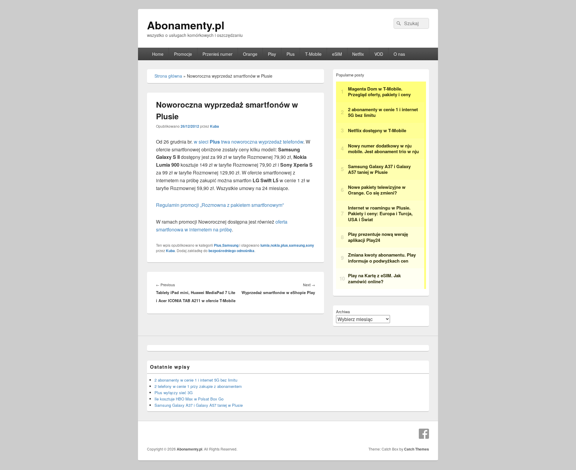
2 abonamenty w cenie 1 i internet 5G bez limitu (195, 380)
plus (284, 245)
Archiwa (343, 311)
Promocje (183, 54)
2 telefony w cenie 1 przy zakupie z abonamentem (198, 386)
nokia (275, 245)
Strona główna (168, 76)
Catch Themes (416, 449)
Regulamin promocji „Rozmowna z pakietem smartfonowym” (220, 204)
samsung (297, 245)
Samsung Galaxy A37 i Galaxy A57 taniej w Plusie (198, 405)
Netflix (358, 54)
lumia (265, 245)
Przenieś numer (217, 54)
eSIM (337, 54)
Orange (250, 54)
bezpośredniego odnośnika (231, 250)
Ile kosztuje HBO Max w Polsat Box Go (189, 399)
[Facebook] (424, 434)
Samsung (230, 245)
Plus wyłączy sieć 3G (173, 392)
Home (158, 54)
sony (310, 245)
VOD (378, 54)
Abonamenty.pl (185, 25)
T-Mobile (313, 54)
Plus (290, 54)
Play (272, 54)
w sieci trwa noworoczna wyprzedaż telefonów (248, 141)
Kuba (214, 126)
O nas (399, 54)
